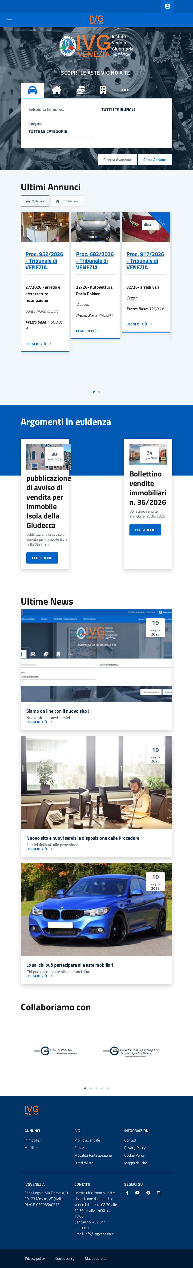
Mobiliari (30, 1147)
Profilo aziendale (87, 1140)
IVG (77, 1130)
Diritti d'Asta (83, 1163)
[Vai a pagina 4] (102, 1088)
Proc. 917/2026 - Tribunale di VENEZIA (145, 260)
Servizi (79, 1147)
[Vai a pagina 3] (96, 1088)
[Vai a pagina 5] (108, 1088)
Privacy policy (35, 1258)
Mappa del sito (135, 1163)
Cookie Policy (134, 1155)
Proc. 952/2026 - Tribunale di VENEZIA (44, 260)
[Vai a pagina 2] (99, 392)
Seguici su (133, 1184)
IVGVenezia (34, 1184)
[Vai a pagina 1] (94, 392)
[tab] (32, 90)
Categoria (35, 123)
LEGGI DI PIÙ (42, 558)
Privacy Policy (135, 1147)
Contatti (130, 1140)
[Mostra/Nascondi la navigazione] (9, 19)
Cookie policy (64, 1258)
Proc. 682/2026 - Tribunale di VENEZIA (95, 260)
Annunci (32, 1130)
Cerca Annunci (155, 159)
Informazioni (136, 1130)
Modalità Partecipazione (93, 1155)
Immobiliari (32, 1140)
